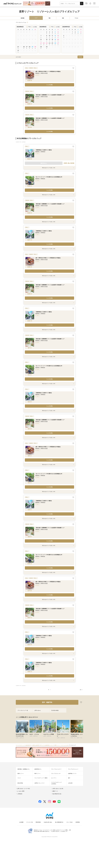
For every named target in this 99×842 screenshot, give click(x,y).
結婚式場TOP (28, 745)
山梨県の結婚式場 (35, 745)
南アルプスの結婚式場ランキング (46, 745)
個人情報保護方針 (59, 822)
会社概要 (21, 822)
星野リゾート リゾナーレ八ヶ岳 (61, 745)
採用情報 (78, 822)
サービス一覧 (29, 822)
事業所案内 (38, 822)
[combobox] (70, 3)
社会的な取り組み (48, 822)
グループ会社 (69, 822)
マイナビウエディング (20, 745)
